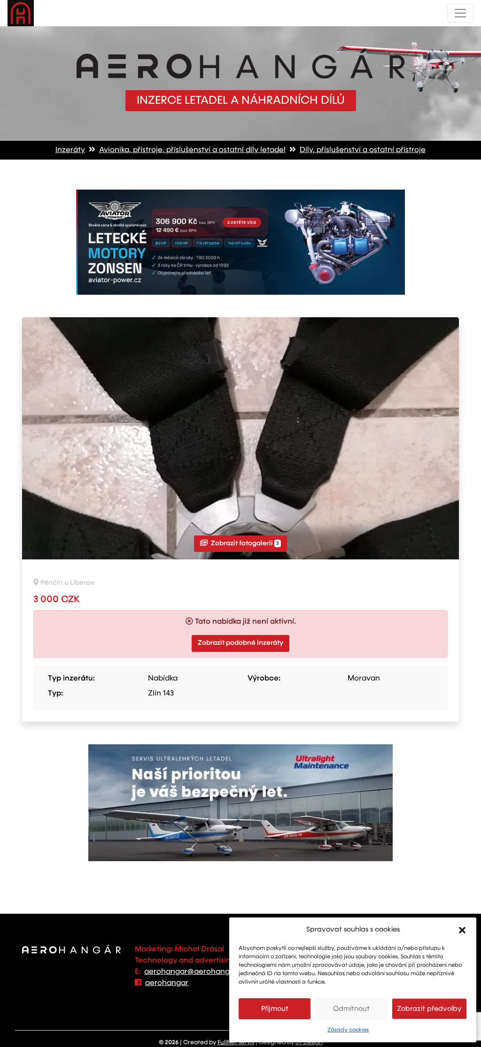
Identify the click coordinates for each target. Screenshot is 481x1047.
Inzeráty (70, 150)
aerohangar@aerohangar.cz (195, 972)
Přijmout (274, 1008)
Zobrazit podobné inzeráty (240, 643)
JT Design (309, 1042)
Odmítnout (351, 1008)
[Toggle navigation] (460, 13)
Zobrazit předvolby (429, 1008)
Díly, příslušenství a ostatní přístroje (363, 150)
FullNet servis (235, 1042)
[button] (462, 929)
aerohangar (166, 983)
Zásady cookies (348, 1030)
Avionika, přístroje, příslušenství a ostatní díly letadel (192, 150)
